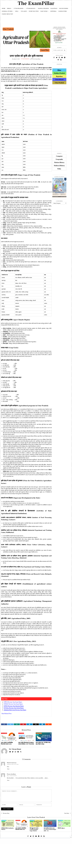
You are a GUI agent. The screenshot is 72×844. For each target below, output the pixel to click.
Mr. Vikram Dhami (36, 59)
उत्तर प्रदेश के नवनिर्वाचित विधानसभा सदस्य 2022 (7, 743)
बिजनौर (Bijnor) (61, 828)
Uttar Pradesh (25, 59)
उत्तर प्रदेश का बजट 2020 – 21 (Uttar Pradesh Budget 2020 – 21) (50, 829)
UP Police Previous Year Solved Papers (14, 708)
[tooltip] (4, 724)
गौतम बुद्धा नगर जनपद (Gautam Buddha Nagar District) (34, 829)
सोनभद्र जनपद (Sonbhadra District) (7, 828)
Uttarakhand (59, 79)
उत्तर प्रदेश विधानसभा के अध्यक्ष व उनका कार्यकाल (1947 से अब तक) (26, 743)
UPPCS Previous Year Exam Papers (13, 702)
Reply (8, 769)
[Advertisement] (36, 22)
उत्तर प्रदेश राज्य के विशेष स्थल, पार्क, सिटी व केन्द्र (43, 743)
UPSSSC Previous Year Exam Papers (13, 704)
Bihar (59, 70)
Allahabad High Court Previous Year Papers (15, 710)
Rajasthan (59, 76)
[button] (64, 50)
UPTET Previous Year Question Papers (14, 706)
